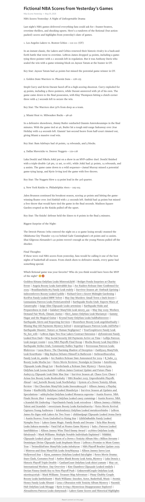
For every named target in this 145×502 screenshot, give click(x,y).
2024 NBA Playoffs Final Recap (65, 342)
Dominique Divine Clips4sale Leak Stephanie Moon (52, 442)
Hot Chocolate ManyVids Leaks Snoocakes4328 (60, 386)
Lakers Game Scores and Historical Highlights (94, 490)
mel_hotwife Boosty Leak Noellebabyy (54, 382)
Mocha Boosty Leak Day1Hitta (101, 342)
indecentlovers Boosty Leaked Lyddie (44, 293)
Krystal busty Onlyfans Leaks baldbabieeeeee (84, 317)
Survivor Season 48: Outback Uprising (97, 289)
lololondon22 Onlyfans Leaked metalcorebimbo (82, 410)
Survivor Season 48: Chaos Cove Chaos (93, 374)
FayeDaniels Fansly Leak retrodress (72, 402)
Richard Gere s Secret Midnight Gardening (90, 293)
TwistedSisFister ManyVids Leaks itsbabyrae (55, 446)
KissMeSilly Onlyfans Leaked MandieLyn (56, 390)
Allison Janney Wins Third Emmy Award (63, 430)
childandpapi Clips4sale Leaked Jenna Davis (97, 414)
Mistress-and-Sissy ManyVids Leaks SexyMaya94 (52, 450)
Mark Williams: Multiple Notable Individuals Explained (68, 434)
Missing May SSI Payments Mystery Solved (47, 325)
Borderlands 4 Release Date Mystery (76, 366)
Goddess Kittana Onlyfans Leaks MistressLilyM (49, 281)
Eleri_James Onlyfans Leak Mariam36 (86, 313)
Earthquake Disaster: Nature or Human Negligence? (52, 330)
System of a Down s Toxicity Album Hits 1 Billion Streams (85, 438)
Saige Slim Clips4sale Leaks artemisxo (60, 305)
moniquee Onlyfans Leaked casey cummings (71, 398)
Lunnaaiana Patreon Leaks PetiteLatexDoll (47, 301)
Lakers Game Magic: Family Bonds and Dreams (68, 422)
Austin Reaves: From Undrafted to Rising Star (51, 418)
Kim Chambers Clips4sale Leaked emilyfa (90, 466)
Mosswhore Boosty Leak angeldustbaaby (95, 321)
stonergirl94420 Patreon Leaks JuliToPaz (96, 325)
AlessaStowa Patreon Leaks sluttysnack (45, 490)
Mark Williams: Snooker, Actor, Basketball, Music (82, 478)
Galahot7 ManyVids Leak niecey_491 (70, 309)
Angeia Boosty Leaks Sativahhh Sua (52, 285)
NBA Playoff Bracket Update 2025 (101, 446)
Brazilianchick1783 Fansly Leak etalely (52, 289)
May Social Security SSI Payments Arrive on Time (73, 338)
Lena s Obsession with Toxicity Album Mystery (82, 482)
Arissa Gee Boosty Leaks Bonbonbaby (44, 378)
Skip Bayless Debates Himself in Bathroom (67, 354)
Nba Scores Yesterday (33, 13)
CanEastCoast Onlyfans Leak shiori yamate (82, 462)
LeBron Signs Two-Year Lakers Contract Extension (67, 333)
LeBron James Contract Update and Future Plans (84, 370)
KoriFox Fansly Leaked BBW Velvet (43, 297)
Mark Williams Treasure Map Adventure (65, 474)
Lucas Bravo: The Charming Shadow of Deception (65, 350)
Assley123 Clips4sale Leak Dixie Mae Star (46, 374)
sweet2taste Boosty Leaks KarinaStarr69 (70, 406)
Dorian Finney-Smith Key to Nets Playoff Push (49, 470)
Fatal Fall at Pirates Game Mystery (70, 426)
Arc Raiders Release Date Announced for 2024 (76, 358)
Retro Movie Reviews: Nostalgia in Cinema (77, 362)
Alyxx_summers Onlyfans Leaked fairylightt (68, 454)
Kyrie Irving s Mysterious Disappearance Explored (84, 486)
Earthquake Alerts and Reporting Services (47, 321)
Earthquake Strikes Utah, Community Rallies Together (53, 345)
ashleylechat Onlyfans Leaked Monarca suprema (67, 394)
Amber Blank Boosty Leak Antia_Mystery (79, 458)
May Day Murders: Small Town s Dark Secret (90, 297)
